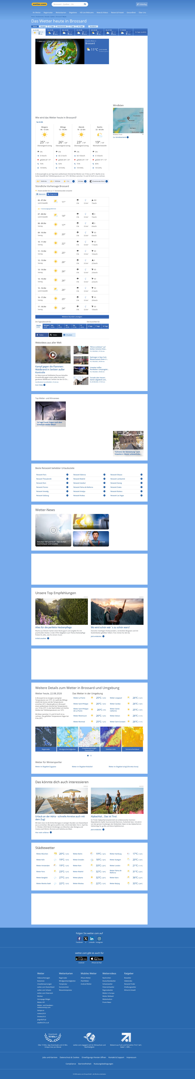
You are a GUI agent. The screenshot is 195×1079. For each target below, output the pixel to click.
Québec (52, 16)
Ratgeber (129, 973)
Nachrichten (106, 978)
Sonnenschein (64, 987)
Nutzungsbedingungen (103, 1064)
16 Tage (80, 26)
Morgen (43, 26)
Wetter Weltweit (108, 996)
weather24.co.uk (43, 1023)
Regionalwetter (107, 990)
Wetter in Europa (108, 993)
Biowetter (127, 978)
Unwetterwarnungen (44, 984)
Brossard (58, 16)
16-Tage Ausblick (140, 32)
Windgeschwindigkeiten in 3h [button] (130, 134)
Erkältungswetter (130, 987)
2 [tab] (91, 756)
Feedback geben (103, 51)
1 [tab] (88, 756)
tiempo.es (40, 1010)
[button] (72, 316)
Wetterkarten (66, 973)
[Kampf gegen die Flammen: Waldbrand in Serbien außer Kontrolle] (53, 354)
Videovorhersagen (43, 978)
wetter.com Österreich (45, 993)
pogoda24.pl (41, 1019)
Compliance (71, 1064)
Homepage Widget (43, 999)
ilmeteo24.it (41, 1016)
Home (33, 16)
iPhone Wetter (86, 978)
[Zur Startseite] (39, 4)
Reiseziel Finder (129, 984)
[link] (36, 12)
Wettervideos (109, 973)
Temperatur (63, 984)
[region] (72, 209)
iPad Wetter (85, 981)
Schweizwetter (107, 984)
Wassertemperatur (65, 990)
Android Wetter (86, 984)
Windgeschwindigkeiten (67, 981)
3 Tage (51, 26)
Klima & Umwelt (130, 990)
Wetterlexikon (107, 999)
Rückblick (93, 26)
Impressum (131, 1057)
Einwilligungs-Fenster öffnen (94, 1057)
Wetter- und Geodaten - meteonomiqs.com (45, 1006)
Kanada (47, 16)
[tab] (40, 194)
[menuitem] (36, 12)
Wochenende (61, 26)
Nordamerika (40, 16)
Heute (35, 26)
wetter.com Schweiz (44, 990)
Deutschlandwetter (109, 981)
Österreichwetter (108, 987)
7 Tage (72, 26)
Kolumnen (40, 981)
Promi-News (106, 1002)
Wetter (40, 973)
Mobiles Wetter (89, 973)
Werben (40, 996)
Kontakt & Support (116, 1057)
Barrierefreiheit (84, 1064)
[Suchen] (84, 4)
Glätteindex (128, 981)
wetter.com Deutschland (45, 987)
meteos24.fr (41, 1013)
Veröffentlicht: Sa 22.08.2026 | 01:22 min (46, 382)
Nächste (142, 737)
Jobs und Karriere (49, 1057)
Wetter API (41, 1002)
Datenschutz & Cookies (69, 1057)
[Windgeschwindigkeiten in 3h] (137, 120)
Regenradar (63, 978)
